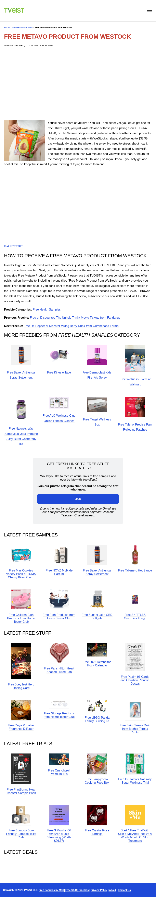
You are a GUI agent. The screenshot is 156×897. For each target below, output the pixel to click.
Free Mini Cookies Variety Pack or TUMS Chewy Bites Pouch (21, 574)
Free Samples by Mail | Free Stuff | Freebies (64, 890)
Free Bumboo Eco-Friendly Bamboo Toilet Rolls (21, 834)
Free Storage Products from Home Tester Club (59, 715)
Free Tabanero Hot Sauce (135, 570)
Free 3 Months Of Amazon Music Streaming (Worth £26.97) (59, 835)
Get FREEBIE (13, 246)
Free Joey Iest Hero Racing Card (21, 686)
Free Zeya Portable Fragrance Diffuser (21, 727)
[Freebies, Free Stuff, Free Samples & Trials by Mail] (14, 11)
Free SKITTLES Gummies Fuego (135, 616)
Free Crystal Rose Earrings (97, 832)
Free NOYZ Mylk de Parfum (59, 572)
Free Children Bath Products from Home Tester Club (21, 618)
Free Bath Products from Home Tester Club (59, 616)
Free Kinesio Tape (59, 372)
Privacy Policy (99, 890)
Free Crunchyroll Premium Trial (59, 772)
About (112, 890)
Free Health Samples (22, 27)
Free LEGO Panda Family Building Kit (97, 719)
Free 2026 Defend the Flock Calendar (97, 663)
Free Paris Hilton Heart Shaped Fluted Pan (59, 670)
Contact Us (124, 890)
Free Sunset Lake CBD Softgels (97, 616)
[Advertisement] (78, 83)
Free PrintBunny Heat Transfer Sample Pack (21, 791)
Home (7, 27)
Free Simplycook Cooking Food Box (97, 780)
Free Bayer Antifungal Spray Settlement (97, 572)
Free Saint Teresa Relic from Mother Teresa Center (135, 729)
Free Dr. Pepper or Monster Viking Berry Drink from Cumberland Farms (71, 326)
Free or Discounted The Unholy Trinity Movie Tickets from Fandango (75, 317)
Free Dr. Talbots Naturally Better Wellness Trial (135, 780)
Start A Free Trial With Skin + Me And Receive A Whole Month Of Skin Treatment (135, 835)
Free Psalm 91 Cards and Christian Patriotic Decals (135, 680)
